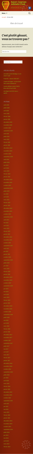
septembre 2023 (8, 188)
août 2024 (6, 159)
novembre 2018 (8, 309)
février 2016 (7, 386)
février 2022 (7, 231)
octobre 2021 (7, 243)
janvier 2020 (7, 274)
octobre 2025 (7, 128)
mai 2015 (6, 409)
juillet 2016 (6, 375)
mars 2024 (6, 171)
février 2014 (7, 447)
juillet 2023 (6, 191)
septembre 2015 (8, 401)
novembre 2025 (8, 125)
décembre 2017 (8, 335)
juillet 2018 (6, 317)
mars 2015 (6, 412)
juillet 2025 (6, 136)
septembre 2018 (8, 314)
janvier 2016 (7, 389)
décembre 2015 (8, 392)
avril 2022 (6, 225)
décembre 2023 (8, 179)
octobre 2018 (7, 312)
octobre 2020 (7, 257)
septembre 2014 (8, 429)
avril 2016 (6, 380)
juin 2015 (6, 406)
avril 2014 (6, 441)
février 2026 (7, 116)
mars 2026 (6, 113)
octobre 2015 (7, 398)
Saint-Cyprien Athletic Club (18, 3)
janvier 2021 (7, 254)
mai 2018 (6, 320)
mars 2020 (6, 268)
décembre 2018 (8, 306)
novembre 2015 (8, 395)
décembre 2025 (8, 122)
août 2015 (6, 403)
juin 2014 (6, 435)
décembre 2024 (8, 148)
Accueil (4, 17)
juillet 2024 (6, 162)
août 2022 (6, 220)
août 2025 (6, 134)
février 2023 (7, 202)
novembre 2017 (8, 337)
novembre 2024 (8, 151)
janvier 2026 (7, 119)
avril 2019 (6, 294)
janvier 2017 (7, 360)
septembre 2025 (8, 131)
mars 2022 (6, 228)
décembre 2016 (8, 363)
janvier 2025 (7, 145)
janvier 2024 (7, 177)
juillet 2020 (6, 263)
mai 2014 (6, 438)
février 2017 (7, 357)
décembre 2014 (8, 421)
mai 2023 (6, 194)
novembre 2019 (8, 280)
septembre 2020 (8, 260)
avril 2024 (6, 168)
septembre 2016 (8, 372)
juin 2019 (6, 289)
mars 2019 (6, 297)
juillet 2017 (6, 346)
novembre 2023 (8, 182)
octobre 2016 (7, 369)
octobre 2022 (7, 214)
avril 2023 (6, 197)
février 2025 (7, 142)
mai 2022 (6, 223)
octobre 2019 (7, 283)
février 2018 (7, 329)
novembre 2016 (8, 366)
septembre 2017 (8, 343)
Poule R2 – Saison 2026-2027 (11, 78)
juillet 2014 (6, 432)
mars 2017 (6, 355)
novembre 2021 (8, 240)
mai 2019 (6, 291)
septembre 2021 (8, 245)
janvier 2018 (7, 332)
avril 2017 (6, 352)
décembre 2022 (8, 208)
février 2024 (7, 174)
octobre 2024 (7, 154)
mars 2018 (6, 326)
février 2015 (7, 415)
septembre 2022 (8, 217)
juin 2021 (6, 251)
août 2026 (6, 105)
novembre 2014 (8, 424)
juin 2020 (6, 266)
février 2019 (7, 300)
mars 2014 (6, 444)
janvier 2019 (7, 303)
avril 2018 (6, 323)
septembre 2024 (8, 156)
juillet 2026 (6, 108)
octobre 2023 (7, 185)
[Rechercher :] (14, 51)
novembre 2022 (8, 211)
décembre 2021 (8, 237)
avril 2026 (6, 111)
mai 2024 (6, 165)
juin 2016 (6, 378)
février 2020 (7, 271)
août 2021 (6, 248)
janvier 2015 (7, 418)
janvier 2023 (7, 205)
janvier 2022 (7, 234)
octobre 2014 (7, 426)
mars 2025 (6, 139)
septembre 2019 (8, 286)
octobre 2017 (7, 340)
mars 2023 (6, 200)
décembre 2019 (8, 277)
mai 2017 (6, 349)
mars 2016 (6, 383)
